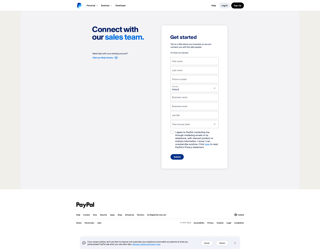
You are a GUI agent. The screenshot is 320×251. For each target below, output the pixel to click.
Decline (222, 243)
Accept (206, 243)
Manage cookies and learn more (146, 244)
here (207, 144)
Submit (177, 157)
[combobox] (194, 88)
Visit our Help (102, 57)
